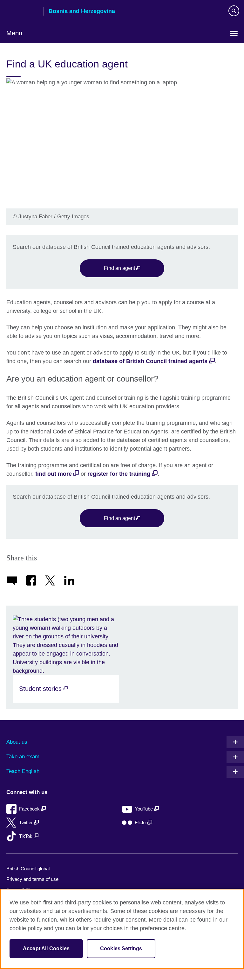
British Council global (28, 868)
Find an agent (120, 268)
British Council (22, 12)
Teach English (22, 771)
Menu (14, 33)
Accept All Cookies (46, 948)
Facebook (30, 808)
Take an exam (22, 757)
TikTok (26, 836)
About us (16, 742)
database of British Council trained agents (150, 361)
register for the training (118, 474)
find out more (53, 474)
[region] (122, 929)
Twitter (26, 822)
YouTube (144, 808)
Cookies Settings (121, 948)
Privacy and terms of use (32, 879)
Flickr (141, 822)
